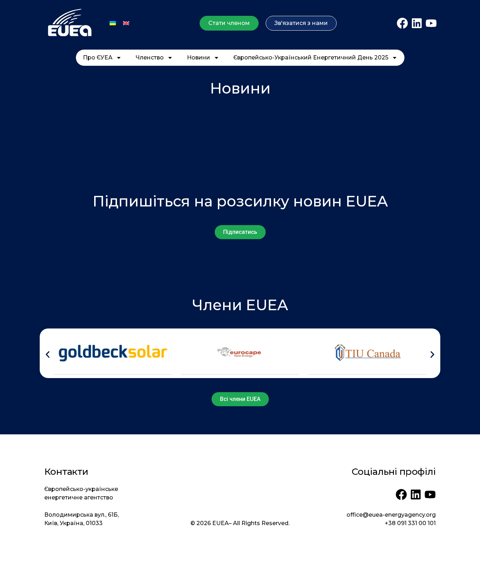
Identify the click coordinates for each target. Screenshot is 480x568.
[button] (47, 354)
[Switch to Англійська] (126, 23)
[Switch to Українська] (112, 23)
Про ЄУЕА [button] (97, 57)
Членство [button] (150, 57)
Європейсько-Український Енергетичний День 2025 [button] (310, 57)
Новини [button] (198, 57)
